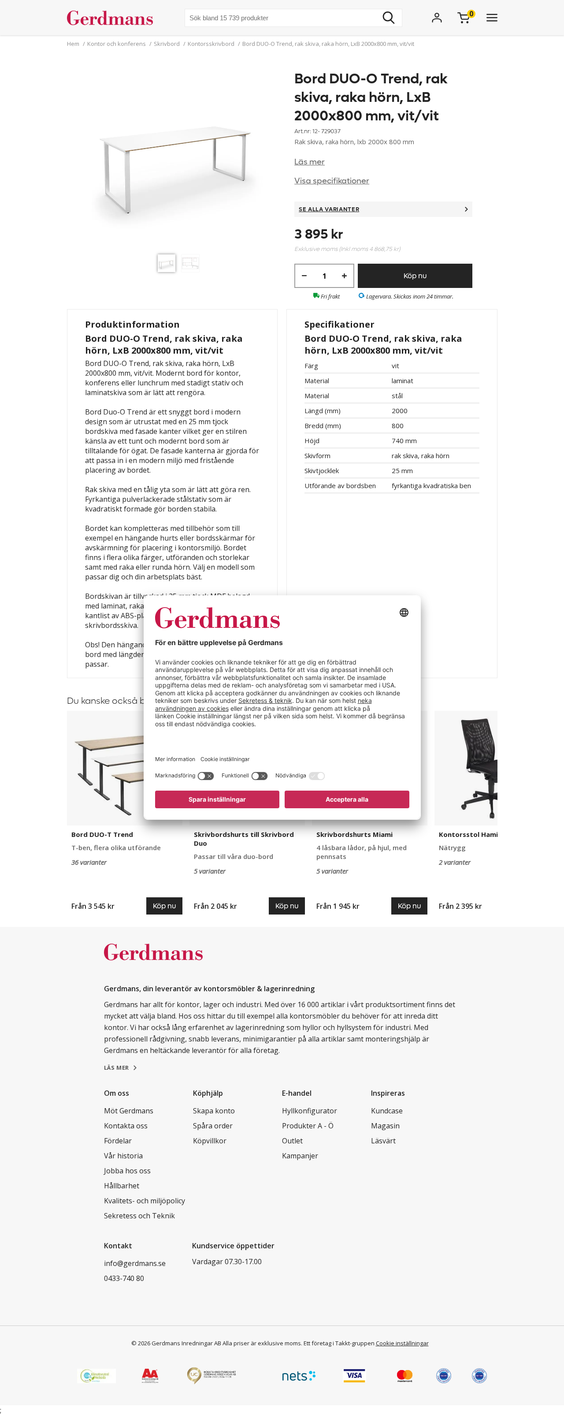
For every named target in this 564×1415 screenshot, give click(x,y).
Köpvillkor (209, 1141)
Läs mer (309, 162)
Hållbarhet (121, 1186)
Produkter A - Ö (308, 1126)
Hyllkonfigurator (309, 1111)
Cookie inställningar (402, 1343)
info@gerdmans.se (135, 1263)
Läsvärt (383, 1141)
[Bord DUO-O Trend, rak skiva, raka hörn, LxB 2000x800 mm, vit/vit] (181, 160)
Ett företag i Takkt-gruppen (339, 1343)
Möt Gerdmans (128, 1111)
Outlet (292, 1141)
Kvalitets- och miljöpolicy (144, 1201)
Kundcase (387, 1111)
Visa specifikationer (331, 181)
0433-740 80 (124, 1278)
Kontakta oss (126, 1126)
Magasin (385, 1126)
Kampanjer (300, 1156)
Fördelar (118, 1141)
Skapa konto (214, 1111)
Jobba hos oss (127, 1171)
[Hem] (113, 17)
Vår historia (123, 1156)
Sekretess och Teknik (139, 1216)
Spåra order (213, 1126)
